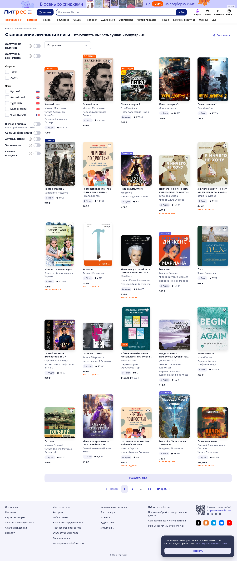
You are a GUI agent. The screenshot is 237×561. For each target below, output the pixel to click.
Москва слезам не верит (58, 269)
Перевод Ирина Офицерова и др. (130, 366)
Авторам (58, 512)
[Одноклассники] (206, 522)
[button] (164, 489)
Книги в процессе (146, 19)
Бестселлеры (107, 512)
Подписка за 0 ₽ (12, 19)
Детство (49, 441)
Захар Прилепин (207, 273)
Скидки (77, 19)
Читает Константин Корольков (170, 366)
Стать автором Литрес (65, 532)
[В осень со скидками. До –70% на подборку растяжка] (118, 4)
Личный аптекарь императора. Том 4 (55, 355)
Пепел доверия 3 (169, 104)
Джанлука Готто (168, 360)
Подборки (91, 19)
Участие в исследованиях (19, 522)
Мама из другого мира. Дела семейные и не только (96, 443)
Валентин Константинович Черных (59, 275)
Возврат (10, 532)
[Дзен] (198, 522)
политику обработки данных (211, 543)
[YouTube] (229, 522)
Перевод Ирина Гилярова (173, 280)
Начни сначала (206, 353)
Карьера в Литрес (15, 517)
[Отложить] (71, 74)
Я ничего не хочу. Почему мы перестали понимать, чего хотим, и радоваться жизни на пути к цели (174, 190)
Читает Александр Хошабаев (54, 114)
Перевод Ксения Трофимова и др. (207, 363)
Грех (200, 269)
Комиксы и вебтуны (184, 19)
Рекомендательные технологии (166, 525)
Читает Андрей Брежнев (134, 196)
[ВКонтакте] (221, 522)
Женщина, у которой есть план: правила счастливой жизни (136, 271)
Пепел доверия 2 (130, 104)
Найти (181, 12)
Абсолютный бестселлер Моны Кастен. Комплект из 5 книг (136, 355)
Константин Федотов (56, 192)
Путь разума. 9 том (132, 188)
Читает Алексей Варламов (97, 361)
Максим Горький (53, 445)
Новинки (46, 19)
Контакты (10, 512)
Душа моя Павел (92, 353)
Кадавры (88, 269)
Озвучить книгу (61, 538)
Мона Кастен (128, 360)
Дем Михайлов (129, 108)
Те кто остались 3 (54, 188)
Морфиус (126, 192)
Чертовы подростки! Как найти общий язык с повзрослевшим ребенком (97, 190)
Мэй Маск (126, 276)
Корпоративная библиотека (69, 543)
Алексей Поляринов (94, 273)
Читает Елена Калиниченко (136, 280)
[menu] (67, 45)
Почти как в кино (207, 441)
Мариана (164, 269)
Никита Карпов (91, 195)
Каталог (47, 12)
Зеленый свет (52, 104)
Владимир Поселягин (171, 448)
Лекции (165, 19)
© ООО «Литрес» (118, 555)
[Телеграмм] (213, 522)
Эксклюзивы (126, 19)
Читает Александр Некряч (135, 112)
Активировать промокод (114, 507)
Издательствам (61, 507)
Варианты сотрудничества (68, 522)
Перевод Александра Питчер (56, 121)
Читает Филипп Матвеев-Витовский (58, 451)
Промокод (31, 19)
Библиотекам (60, 517)
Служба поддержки (16, 527)
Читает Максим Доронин (135, 452)
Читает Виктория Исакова (173, 276)
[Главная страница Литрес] (18, 12)
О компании (12, 507)
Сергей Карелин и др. (56, 360)
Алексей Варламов (93, 357)
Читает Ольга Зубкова (171, 199)
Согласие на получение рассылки (167, 520)
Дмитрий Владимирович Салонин (211, 447)
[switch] (37, 46)
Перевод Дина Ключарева (136, 284)
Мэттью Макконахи (55, 108)
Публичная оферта (159, 507)
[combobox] (115, 12)
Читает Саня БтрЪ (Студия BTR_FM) (59, 366)
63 (149, 488)
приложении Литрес (220, 510)
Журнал (203, 19)
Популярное (62, 19)
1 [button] (124, 488)
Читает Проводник (208, 452)
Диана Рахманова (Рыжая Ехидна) (97, 450)
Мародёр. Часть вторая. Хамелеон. (173, 443)
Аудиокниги (108, 19)
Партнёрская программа (67, 527)
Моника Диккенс (168, 273)
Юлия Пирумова (168, 195)
